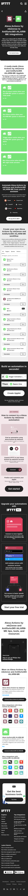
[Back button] (2, 11)
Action (9, 260)
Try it (23, 264)
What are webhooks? (6, 858)
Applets (3, 821)
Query (9, 310)
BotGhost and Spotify (19, 828)
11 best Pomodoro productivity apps (10, 860)
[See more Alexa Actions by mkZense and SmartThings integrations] (18, 721)
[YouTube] (14, 889)
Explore (4, 815)
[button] (26, 4)
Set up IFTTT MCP (14, 218)
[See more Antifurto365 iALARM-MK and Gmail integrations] (18, 767)
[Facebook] (4, 889)
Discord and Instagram (19, 817)
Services (3, 817)
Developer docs (5, 834)
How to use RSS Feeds (7, 856)
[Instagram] (10, 889)
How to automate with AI (7, 847)
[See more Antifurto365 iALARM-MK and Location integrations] (7, 767)
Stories (3, 819)
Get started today (14, 53)
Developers (6, 881)
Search (3, 830)
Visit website (5, 695)
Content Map (4, 828)
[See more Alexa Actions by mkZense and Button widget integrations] (7, 710)
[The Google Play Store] (19, 872)
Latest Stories (6, 845)
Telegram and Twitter (19, 838)
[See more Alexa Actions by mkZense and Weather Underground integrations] (7, 721)
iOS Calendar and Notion (20, 819)
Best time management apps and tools (10, 852)
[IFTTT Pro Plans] (23, 309)
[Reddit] (24, 889)
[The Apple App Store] (8, 872)
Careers (12, 881)
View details (7, 264)
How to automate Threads (7, 863)
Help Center (4, 826)
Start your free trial (14, 607)
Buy (3, 746)
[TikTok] (20, 889)
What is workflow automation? (8, 854)
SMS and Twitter (18, 830)
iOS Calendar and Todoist (20, 836)
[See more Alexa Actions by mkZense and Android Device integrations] (18, 710)
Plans (2, 832)
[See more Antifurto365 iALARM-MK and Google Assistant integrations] (7, 762)
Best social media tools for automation (10, 867)
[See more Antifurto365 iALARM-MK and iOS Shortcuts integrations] (7, 772)
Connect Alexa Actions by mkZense (14, 699)
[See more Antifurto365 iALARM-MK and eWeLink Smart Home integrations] (18, 772)
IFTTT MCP (4, 823)
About (20, 884)
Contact (8, 884)
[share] (26, 11)
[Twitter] (17, 889)
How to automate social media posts (10, 865)
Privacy (14, 884)
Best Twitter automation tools (8, 849)
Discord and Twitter (19, 841)
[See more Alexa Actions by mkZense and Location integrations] (18, 716)
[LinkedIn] (7, 889)
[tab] (2, 252)
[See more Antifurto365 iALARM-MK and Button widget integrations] (18, 762)
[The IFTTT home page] (5, 3)
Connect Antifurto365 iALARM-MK (14, 750)
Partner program (21, 881)
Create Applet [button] (14, 393)
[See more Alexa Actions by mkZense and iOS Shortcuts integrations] (7, 716)
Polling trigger (11, 320)
